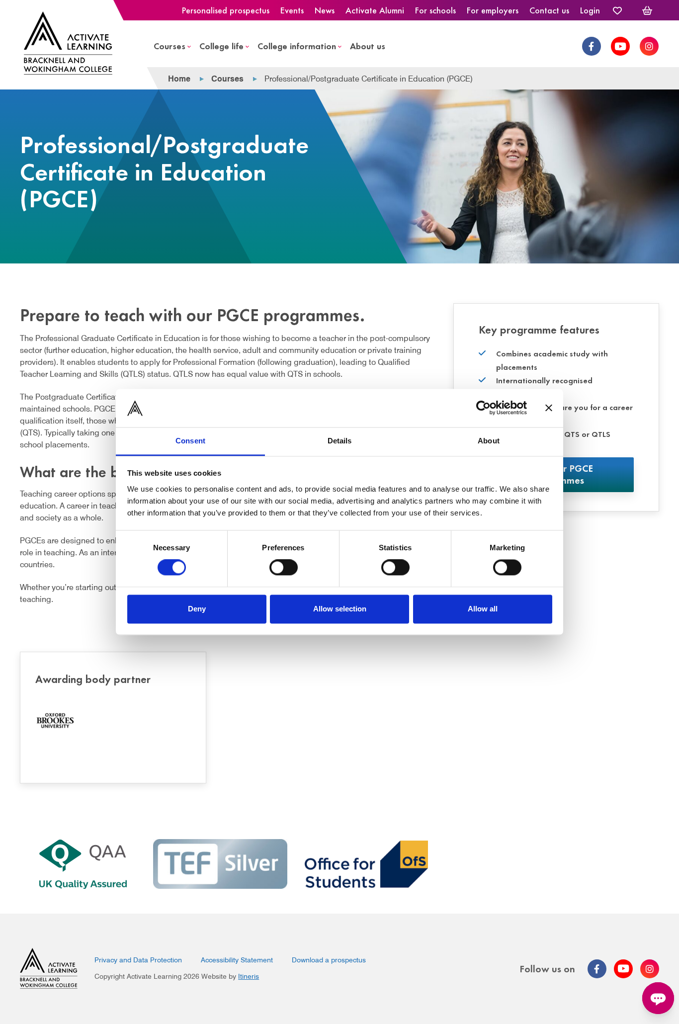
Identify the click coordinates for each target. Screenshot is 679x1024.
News (325, 10)
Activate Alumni (374, 10)
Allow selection (339, 608)
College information (296, 45)
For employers (492, 10)
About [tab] (489, 440)
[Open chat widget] (658, 998)
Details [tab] (340, 440)
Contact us (549, 10)
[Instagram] (649, 46)
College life (221, 45)
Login (590, 10)
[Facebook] (591, 46)
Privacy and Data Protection (138, 960)
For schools (435, 10)
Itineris (248, 976)
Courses (169, 45)
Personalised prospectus (225, 10)
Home (179, 79)
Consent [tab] (190, 440)
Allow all (483, 608)
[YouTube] (620, 46)
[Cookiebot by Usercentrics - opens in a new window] (483, 408)
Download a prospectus (329, 960)
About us (367, 45)
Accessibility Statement (237, 960)
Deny (197, 608)
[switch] (283, 568)
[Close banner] (548, 408)
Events (292, 10)
